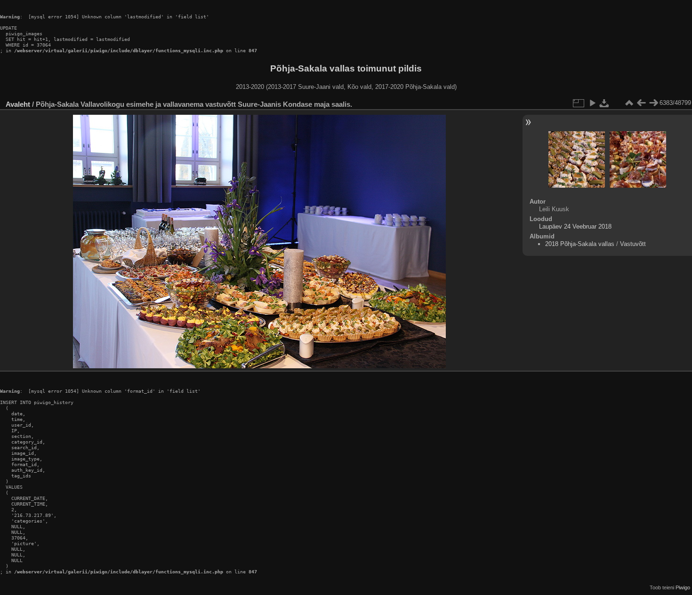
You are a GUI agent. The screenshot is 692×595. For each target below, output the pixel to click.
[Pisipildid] (629, 103)
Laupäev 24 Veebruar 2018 (575, 226)
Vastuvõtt (633, 243)
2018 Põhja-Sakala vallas (579, 243)
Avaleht (18, 104)
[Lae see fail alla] (604, 103)
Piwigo (683, 587)
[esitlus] (592, 103)
